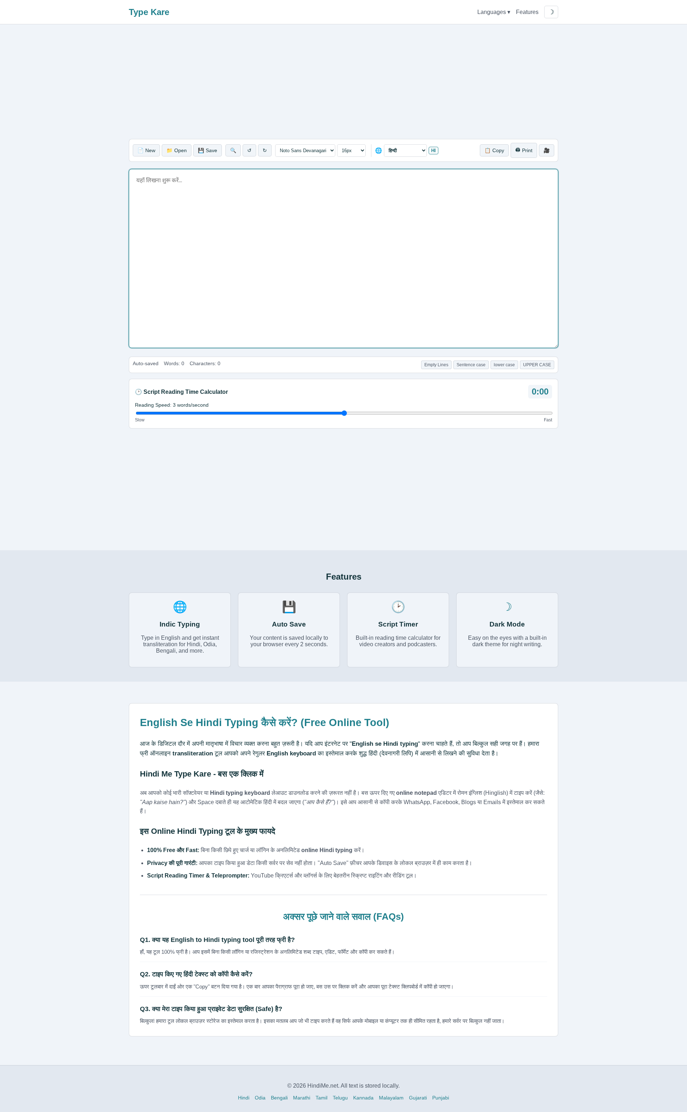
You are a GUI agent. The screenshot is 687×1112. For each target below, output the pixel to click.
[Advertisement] (343, 82)
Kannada (363, 1098)
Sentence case (471, 364)
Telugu (340, 1098)
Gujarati (418, 1098)
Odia (260, 1098)
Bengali (279, 1098)
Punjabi (440, 1098)
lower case (504, 364)
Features (527, 12)
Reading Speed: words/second (172, 405)
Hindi (243, 1098)
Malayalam (391, 1098)
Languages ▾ (493, 12)
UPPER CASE (537, 364)
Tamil (321, 1098)
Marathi (301, 1098)
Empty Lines (436, 364)
